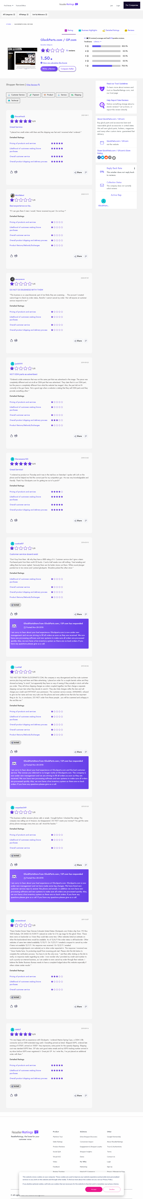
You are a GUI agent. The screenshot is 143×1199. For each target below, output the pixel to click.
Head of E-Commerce (87, 1172)
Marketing (83, 1167)
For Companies (132, 5)
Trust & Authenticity (114, 1147)
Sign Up (109, 1167)
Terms (109, 1152)
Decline (112, 1189)
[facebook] (99, 158)
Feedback (56, 1167)
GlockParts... (103, 205)
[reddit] (106, 158)
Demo (82, 1157)
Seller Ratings (58, 1142)
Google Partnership (114, 1137)
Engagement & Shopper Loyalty (91, 1147)
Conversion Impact (86, 1142)
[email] (110, 158)
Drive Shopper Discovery (88, 1137)
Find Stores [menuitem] (7, 5)
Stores (8, 24)
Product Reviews (59, 1147)
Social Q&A (57, 1152)
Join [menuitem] (111, 5)
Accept (93, 1189)
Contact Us (111, 1157)
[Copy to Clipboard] (114, 158)
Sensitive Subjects (46, 45)
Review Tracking (58, 1172)
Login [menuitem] (118, 5)
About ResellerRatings (115, 1142)
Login (109, 1162)
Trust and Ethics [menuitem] (21, 5)
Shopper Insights (86, 1152)
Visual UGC (57, 1157)
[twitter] (102, 158)
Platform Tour (58, 1137)
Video (55, 1162)
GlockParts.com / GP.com (58, 40)
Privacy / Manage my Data (116, 1172)
